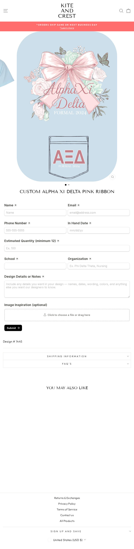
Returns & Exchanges (67, 498)
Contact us (67, 515)
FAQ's (67, 363)
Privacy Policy (67, 503)
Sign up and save (66, 531)
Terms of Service (67, 509)
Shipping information (67, 356)
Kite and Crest (67, 10)
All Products (67, 521)
